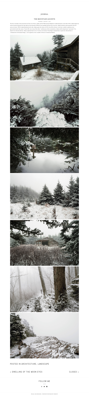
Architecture (28, 364)
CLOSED (73, 372)
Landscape (43, 364)
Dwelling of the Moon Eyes (27, 372)
